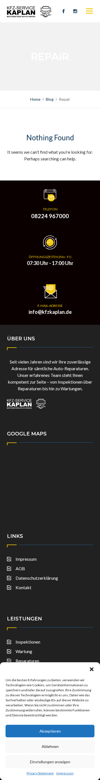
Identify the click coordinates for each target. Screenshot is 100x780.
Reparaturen (27, 660)
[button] (91, 669)
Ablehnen (50, 746)
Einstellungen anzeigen (50, 761)
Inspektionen (28, 641)
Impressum (65, 773)
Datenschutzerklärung (37, 578)
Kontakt (23, 587)
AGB (20, 568)
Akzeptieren (50, 731)
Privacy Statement (40, 773)
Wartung (24, 651)
